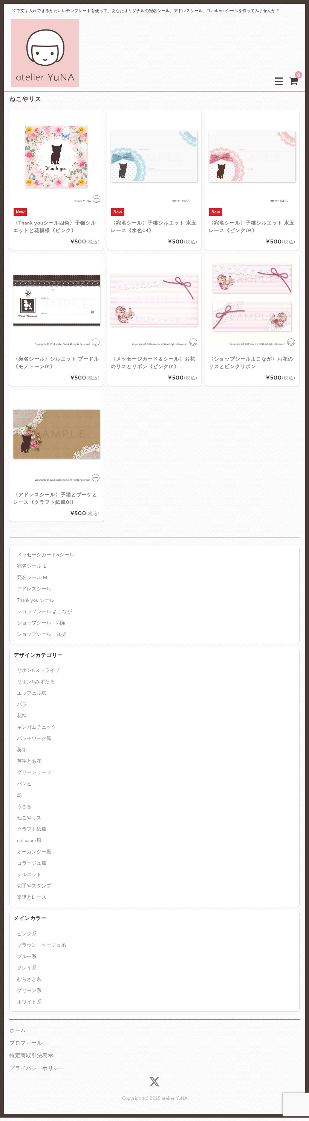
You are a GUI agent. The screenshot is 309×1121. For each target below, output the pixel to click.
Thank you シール (35, 600)
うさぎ (24, 806)
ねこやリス (29, 818)
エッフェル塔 (31, 693)
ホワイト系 (29, 1002)
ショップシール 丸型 (41, 634)
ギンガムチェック (36, 727)
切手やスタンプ (34, 886)
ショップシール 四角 (41, 623)
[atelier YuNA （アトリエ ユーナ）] (45, 81)
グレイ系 (27, 968)
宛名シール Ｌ (32, 566)
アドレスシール (34, 588)
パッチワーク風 (34, 738)
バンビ (24, 784)
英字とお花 (29, 761)
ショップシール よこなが (44, 611)
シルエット (29, 874)
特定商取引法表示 (31, 1056)
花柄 (22, 715)
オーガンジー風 (34, 852)
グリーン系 (29, 990)
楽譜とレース (31, 897)
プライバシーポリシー (36, 1068)
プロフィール (25, 1043)
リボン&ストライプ (38, 670)
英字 (22, 749)
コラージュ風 (31, 863)
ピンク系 (27, 934)
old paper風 (29, 840)
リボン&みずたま (36, 681)
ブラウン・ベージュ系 (41, 945)
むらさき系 (29, 979)
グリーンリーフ (34, 772)
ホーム (17, 1031)
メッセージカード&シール (45, 554)
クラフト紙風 (31, 829)
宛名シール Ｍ (32, 577)
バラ (22, 704)
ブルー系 (27, 956)
